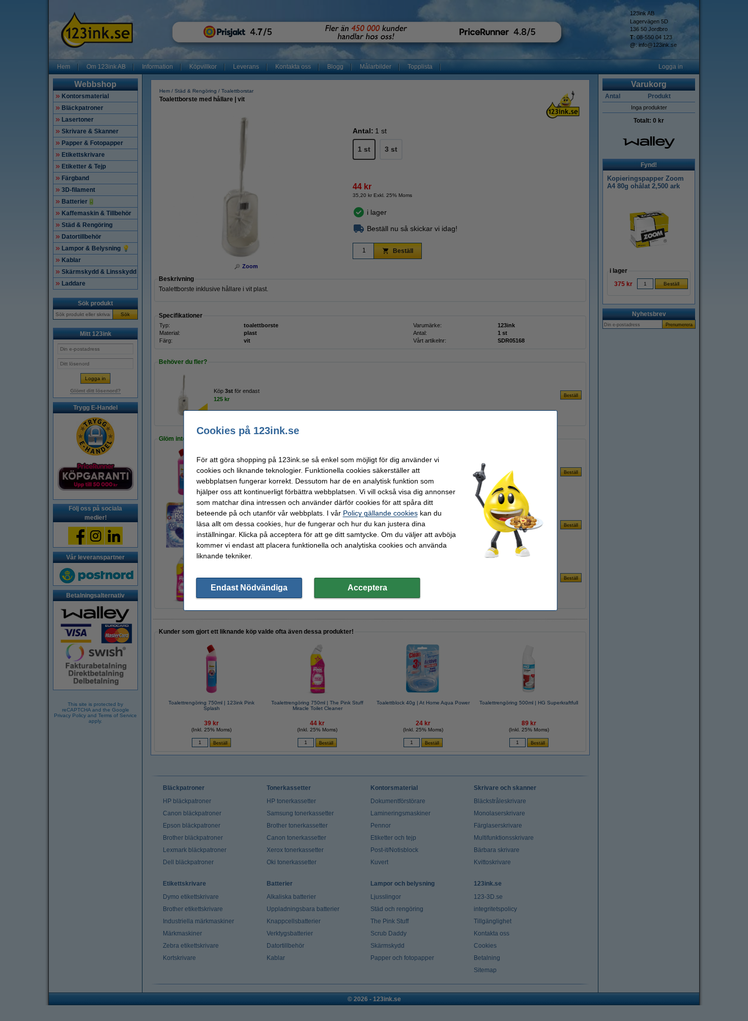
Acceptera (367, 587)
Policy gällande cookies (380, 513)
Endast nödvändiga (249, 587)
